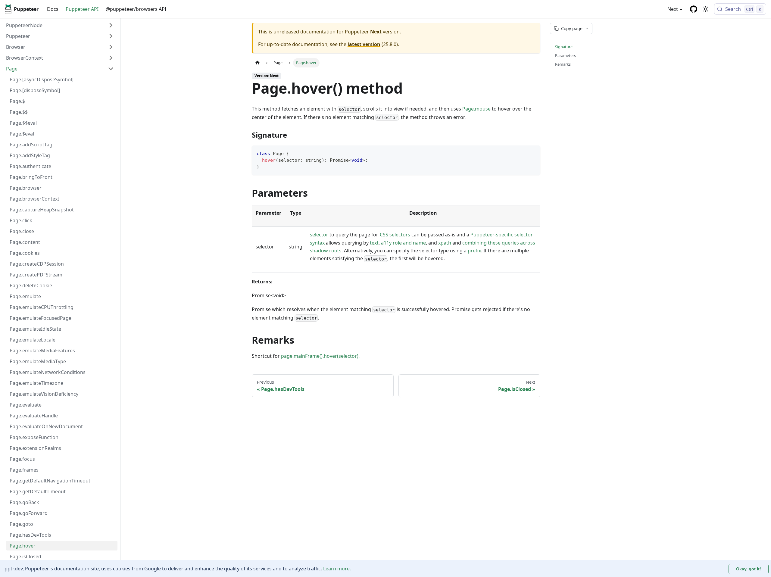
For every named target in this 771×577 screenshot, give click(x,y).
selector (319, 234)
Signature (564, 46)
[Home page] (257, 62)
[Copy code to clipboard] (533, 153)
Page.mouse (476, 108)
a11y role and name (403, 242)
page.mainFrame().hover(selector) (319, 356)
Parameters (565, 55)
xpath (444, 242)
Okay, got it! (748, 568)
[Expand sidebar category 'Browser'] (110, 47)
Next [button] (672, 9)
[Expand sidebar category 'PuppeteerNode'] (110, 25)
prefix (474, 250)
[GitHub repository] (693, 9)
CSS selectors (395, 234)
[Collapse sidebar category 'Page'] (110, 68)
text (374, 242)
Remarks (563, 64)
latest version (364, 44)
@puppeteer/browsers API (136, 9)
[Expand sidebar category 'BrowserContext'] (110, 58)
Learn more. (337, 568)
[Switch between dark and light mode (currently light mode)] (705, 9)
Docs (52, 9)
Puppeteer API (82, 9)
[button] (59, 36)
